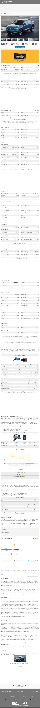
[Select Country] (38, 2)
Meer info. (28, 88)
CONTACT (20, 692)
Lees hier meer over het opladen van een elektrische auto (12, 617)
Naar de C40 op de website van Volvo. (8, 647)
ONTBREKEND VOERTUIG (14, 691)
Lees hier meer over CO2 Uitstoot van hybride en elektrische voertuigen (14, 642)
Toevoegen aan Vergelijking (20, 47)
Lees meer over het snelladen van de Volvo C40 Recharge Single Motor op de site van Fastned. (17, 425)
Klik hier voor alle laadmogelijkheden (20, 167)
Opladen (31, 696)
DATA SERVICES (23, 691)
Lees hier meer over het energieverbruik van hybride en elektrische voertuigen (15, 631)
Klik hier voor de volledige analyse (20, 119)
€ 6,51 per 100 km (36, 149)
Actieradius (25, 696)
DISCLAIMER (35, 691)
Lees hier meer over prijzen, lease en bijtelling (9, 585)
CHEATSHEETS (5, 691)
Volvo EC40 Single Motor (20, 61)
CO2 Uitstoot (18, 696)
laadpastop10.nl (32, 392)
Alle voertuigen (3, 4)
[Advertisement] (20, 9)
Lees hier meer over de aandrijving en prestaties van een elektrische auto (14, 594)
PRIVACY (29, 691)
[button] (38, 17)
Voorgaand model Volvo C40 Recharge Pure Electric (20, 663)
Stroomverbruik (10, 696)
